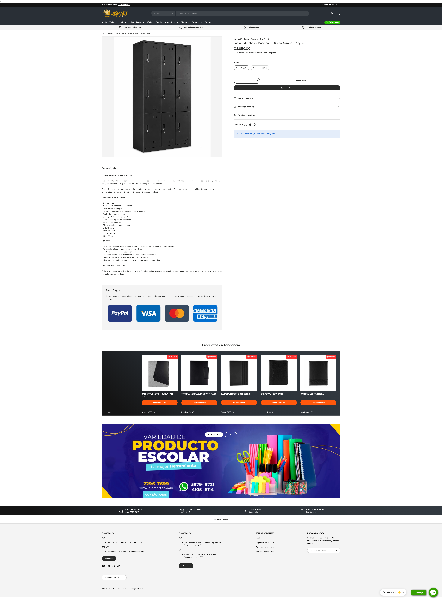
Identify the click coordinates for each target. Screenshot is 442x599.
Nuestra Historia (262, 538)
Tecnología (197, 22)
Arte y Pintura (171, 22)
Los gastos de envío (241, 53)
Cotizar (231, 435)
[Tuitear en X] (245, 124)
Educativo (185, 22)
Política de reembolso (265, 551)
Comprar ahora (287, 88)
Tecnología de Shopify (136, 589)
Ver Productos (214, 435)
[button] (338, 13)
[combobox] (230, 13)
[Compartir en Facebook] (250, 124)
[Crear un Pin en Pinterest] (254, 124)
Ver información (159, 403)
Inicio (104, 22)
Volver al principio (221, 519)
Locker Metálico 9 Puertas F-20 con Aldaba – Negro (136, 33)
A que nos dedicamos (265, 542)
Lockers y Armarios (114, 33)
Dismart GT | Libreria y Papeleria (246, 39)
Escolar (159, 22)
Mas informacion (125, 5)
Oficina (150, 22)
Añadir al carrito (301, 80)
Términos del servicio (265, 547)
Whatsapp (109, 558)
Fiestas (208, 22)
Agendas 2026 (137, 22)
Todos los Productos (118, 22)
